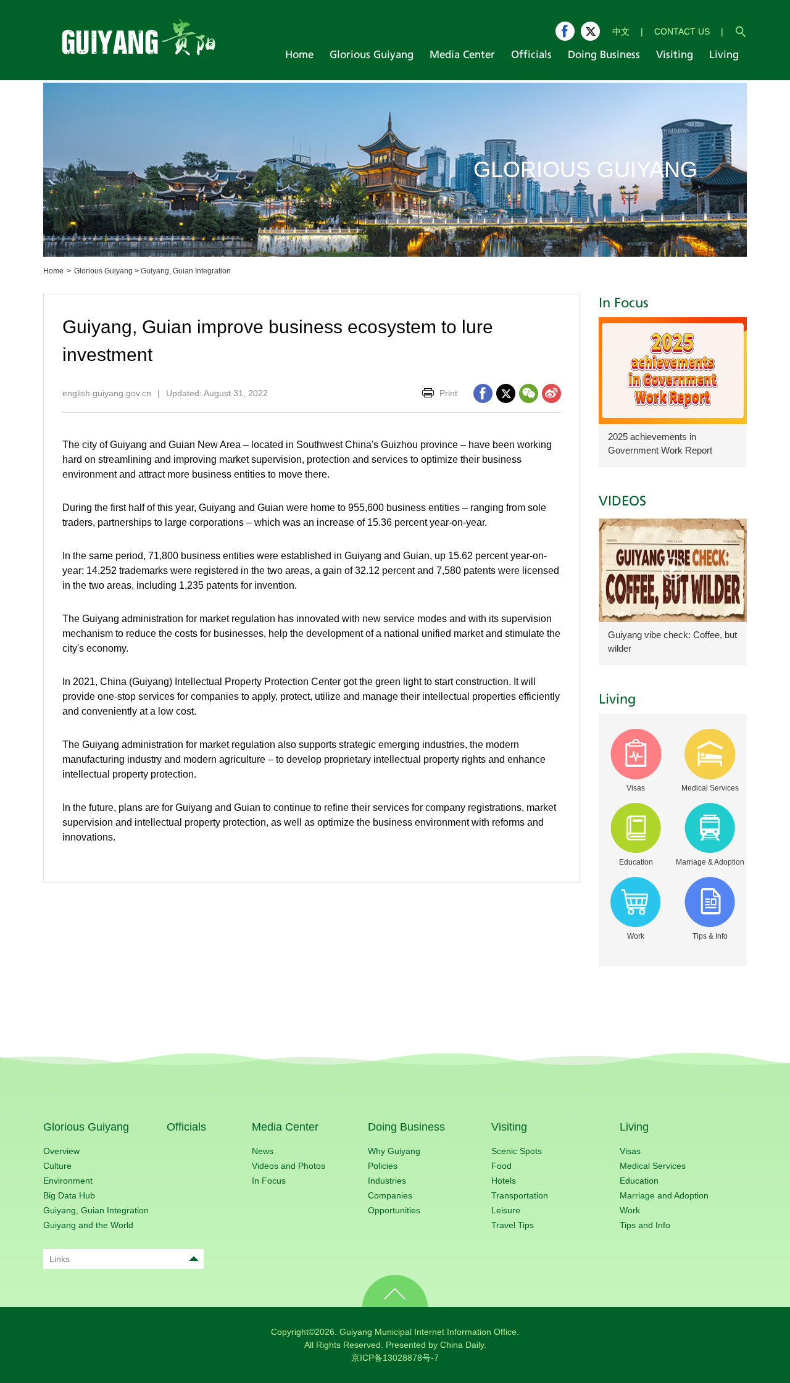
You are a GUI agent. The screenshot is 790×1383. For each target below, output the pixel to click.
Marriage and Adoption (664, 1195)
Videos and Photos (288, 1166)
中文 (621, 31)
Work (630, 1210)
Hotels (503, 1181)
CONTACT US (682, 31)
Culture (57, 1166)
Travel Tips (512, 1225)
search (740, 31)
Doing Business (406, 1127)
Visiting (509, 1127)
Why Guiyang (394, 1151)
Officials (186, 1127)
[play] (673, 568)
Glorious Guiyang (103, 271)
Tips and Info (645, 1225)
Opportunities (394, 1210)
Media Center (285, 1127)
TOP (395, 1291)
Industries (387, 1181)
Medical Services (653, 1166)
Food (501, 1166)
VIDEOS (622, 502)
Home (53, 271)
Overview (61, 1151)
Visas (630, 1151)
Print (448, 393)
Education (639, 1181)
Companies (390, 1195)
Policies (382, 1166)
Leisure (505, 1210)
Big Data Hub (69, 1195)
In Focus (624, 303)
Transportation (519, 1195)
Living (617, 700)
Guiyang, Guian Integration (186, 271)
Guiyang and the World (88, 1225)
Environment (68, 1181)
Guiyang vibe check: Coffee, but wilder (672, 641)
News (262, 1151)
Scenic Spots (516, 1151)
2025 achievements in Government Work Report (660, 443)
